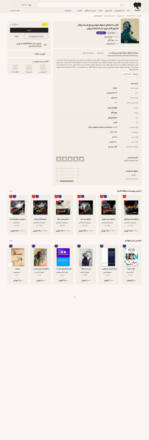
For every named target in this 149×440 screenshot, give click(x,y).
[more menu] (58, 44)
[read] (15, 67)
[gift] (67, 44)
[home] (137, 6)
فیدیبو (139, 16)
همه (10, 191)
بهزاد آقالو (111, 40)
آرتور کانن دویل (108, 37)
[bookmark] (62, 44)
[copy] (12, 45)
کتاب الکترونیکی (130, 16)
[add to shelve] (43, 67)
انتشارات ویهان (110, 43)
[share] (72, 44)
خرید (29, 30)
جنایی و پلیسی (98, 16)
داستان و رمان (120, 16)
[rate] (81, 159)
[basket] (16, 4)
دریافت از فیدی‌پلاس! (36, 36)
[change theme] (10, 4)
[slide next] (10, 215)
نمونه (16, 36)
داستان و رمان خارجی (109, 16)
